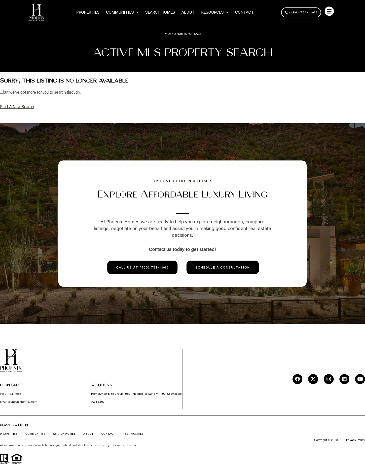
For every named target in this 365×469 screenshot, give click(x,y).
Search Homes (160, 12)
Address (102, 385)
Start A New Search (17, 106)
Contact (244, 12)
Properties (88, 12)
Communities (120, 12)
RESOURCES (212, 12)
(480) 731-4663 (10, 393)
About (188, 12)
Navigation (14, 425)
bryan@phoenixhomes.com (18, 401)
